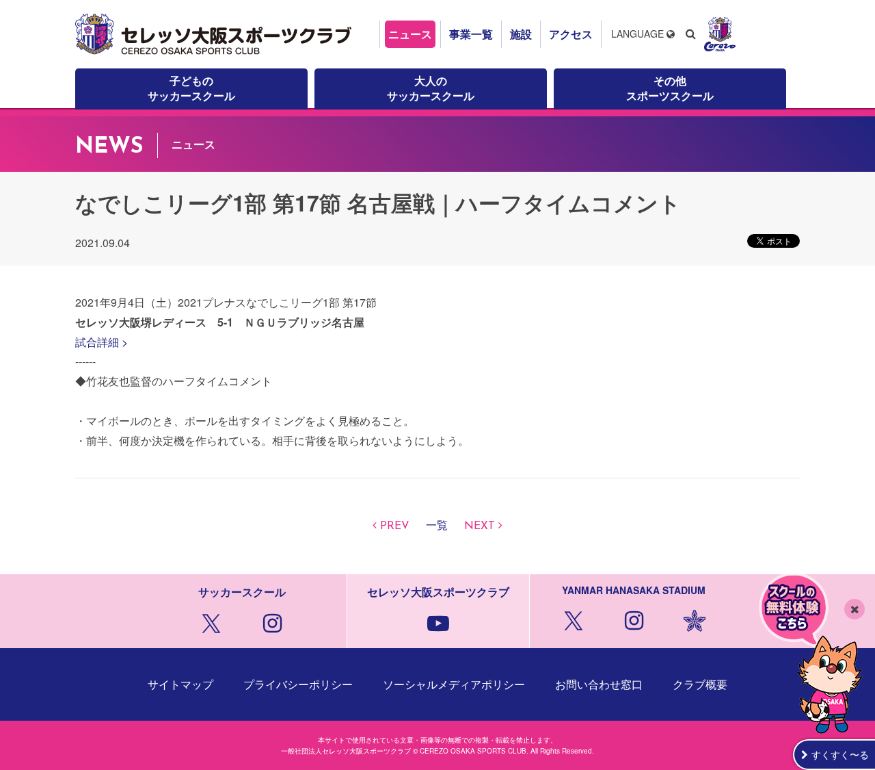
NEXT (479, 526)
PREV (394, 526)
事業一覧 (471, 34)
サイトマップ (180, 684)
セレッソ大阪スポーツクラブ (215, 34)
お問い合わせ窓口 (599, 684)
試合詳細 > (101, 342)
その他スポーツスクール (670, 88)
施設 (521, 34)
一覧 (437, 526)
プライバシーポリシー (298, 684)
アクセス (571, 34)
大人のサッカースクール (430, 88)
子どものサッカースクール (191, 88)
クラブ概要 (700, 684)
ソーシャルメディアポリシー (454, 684)
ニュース (410, 34)
